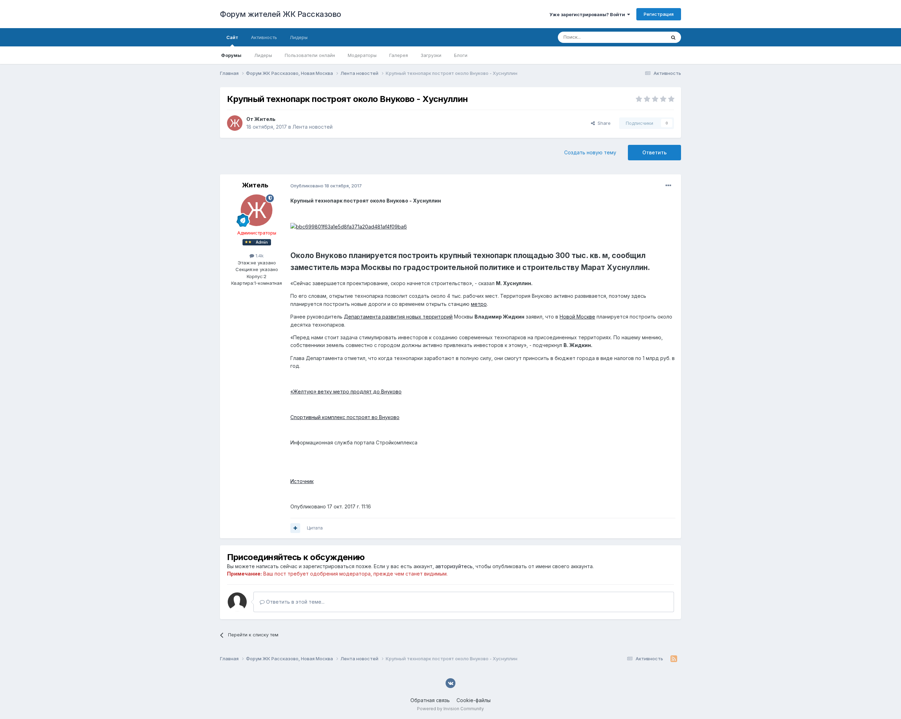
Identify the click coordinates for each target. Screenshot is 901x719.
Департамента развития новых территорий (398, 317)
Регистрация (659, 14)
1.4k (259, 255)
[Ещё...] (668, 185)
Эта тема (646, 37)
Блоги (460, 55)
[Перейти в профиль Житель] (234, 123)
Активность (264, 37)
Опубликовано (326, 185)
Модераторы (362, 55)
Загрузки (431, 55)
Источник (302, 481)
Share (603, 123)
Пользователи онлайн (310, 55)
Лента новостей (312, 127)
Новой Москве (577, 317)
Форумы (231, 55)
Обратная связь (430, 700)
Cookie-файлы (473, 700)
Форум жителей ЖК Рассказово (280, 14)
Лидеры (263, 55)
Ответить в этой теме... (295, 602)
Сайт (232, 37)
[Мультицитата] (295, 528)
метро (479, 304)
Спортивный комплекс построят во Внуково (344, 417)
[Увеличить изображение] (348, 226)
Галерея (398, 55)
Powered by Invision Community (450, 708)
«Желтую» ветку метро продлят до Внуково (346, 391)
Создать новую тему (590, 152)
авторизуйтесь (454, 566)
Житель (265, 119)
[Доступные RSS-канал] (674, 659)
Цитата (315, 528)
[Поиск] (673, 37)
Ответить (654, 152)
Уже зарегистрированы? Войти (588, 14)
